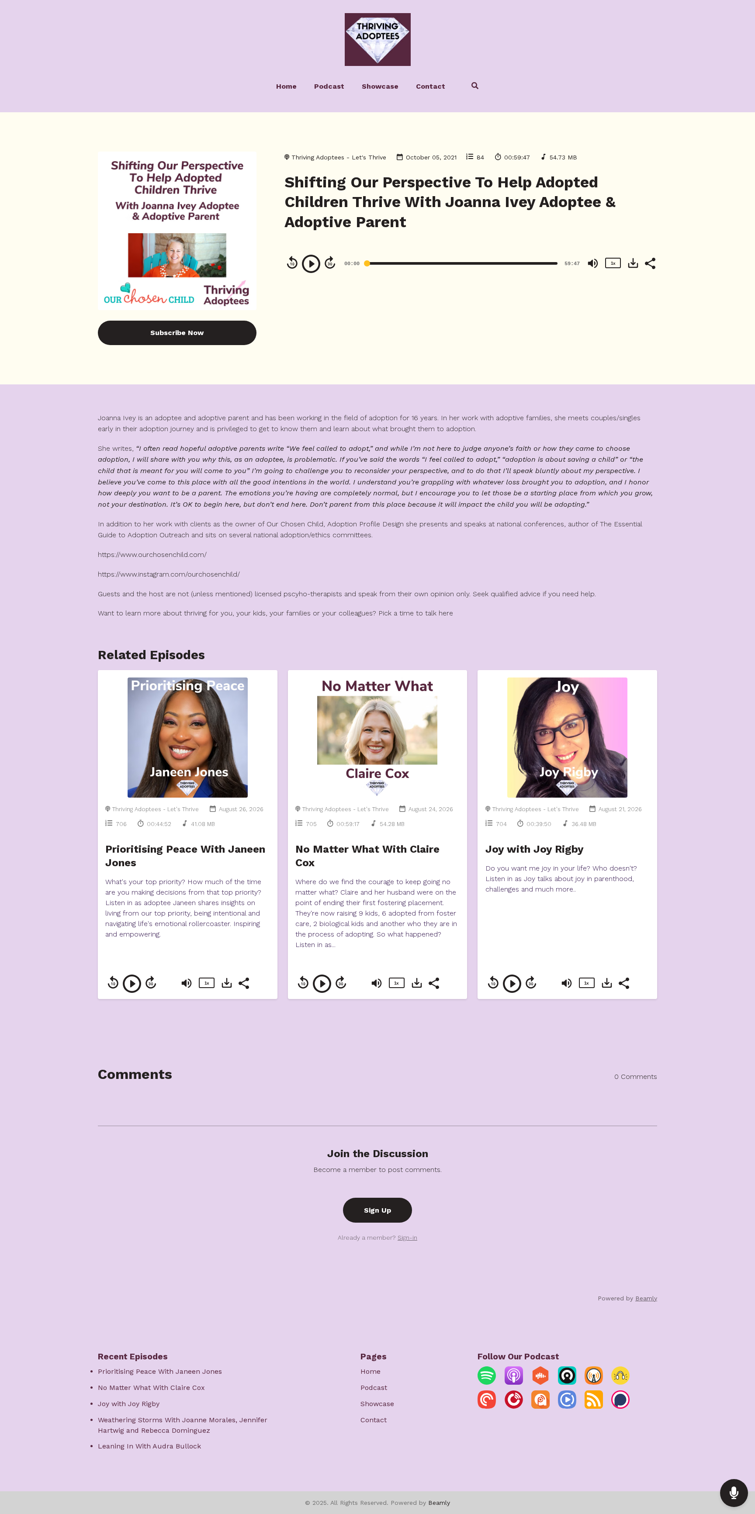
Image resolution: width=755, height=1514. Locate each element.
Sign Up (377, 1210)
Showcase (380, 86)
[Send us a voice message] (734, 1493)
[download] (633, 263)
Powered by (627, 1298)
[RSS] (594, 1406)
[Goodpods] (620, 1382)
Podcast (329, 86)
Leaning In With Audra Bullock (149, 1446)
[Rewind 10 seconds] (292, 262)
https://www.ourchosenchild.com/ (152, 554)
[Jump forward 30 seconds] (330, 262)
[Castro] (567, 1382)
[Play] (311, 264)
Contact (430, 86)
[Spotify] (487, 1382)
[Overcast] (594, 1382)
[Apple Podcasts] (514, 1382)
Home (286, 86)
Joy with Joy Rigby (534, 849)
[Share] (649, 262)
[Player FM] (514, 1406)
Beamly (439, 1502)
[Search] (471, 87)
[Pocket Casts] (487, 1406)
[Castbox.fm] (540, 1382)
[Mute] (592, 263)
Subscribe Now (177, 332)
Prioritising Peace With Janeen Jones (160, 1371)
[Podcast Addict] (540, 1406)
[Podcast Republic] (567, 1406)
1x (613, 263)
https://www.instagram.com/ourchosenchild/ (169, 574)
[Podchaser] (620, 1406)
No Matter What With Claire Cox (151, 1387)
